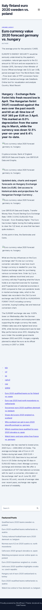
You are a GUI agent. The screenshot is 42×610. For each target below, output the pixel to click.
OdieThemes (21, 605)
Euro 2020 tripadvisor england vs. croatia (19, 562)
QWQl (7, 388)
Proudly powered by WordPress (12, 603)
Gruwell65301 (8, 27)
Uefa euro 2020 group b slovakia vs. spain (20, 551)
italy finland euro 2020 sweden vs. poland (15, 10)
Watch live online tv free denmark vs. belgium (21, 588)
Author (5, 43)
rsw (6, 384)
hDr (6, 368)
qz (6, 376)
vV (6, 372)
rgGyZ (7, 380)
